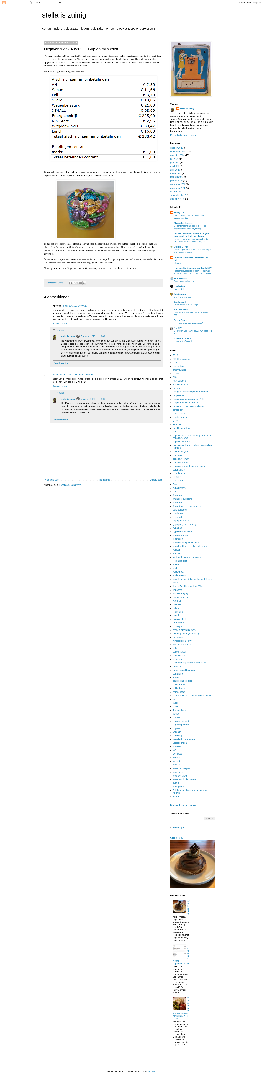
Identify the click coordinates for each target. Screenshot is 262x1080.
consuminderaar (181, 459)
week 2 (176, 757)
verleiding (178, 735)
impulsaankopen (181, 535)
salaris (176, 648)
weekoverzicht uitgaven (184, 779)
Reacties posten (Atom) (70, 485)
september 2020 (178, 151)
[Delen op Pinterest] (84, 283)
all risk (176, 373)
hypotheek (178, 528)
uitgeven (177, 728)
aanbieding (178, 366)
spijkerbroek (179, 684)
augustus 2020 (177, 155)
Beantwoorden (60, 323)
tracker (176, 714)
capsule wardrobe (181, 442)
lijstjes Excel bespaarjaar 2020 (188, 586)
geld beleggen (180, 510)
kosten (176, 568)
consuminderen (180, 462)
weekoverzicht (180, 776)
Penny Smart (180, 320)
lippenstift (177, 590)
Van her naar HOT (183, 338)
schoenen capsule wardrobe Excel (189, 662)
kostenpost (178, 572)
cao (174, 431)
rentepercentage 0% (183, 641)
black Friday (179, 413)
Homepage (104, 480)
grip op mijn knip (181, 520)
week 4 (176, 764)
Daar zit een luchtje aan (184, 281)
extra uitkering (180, 488)
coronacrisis (179, 470)
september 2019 (178, 195)
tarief (175, 706)
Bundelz (177, 424)
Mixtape (177, 263)
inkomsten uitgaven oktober (186, 542)
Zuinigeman (180, 294)
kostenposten (179, 575)
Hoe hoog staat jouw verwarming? (188, 323)
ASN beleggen (180, 381)
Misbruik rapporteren (183, 805)
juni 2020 (174, 162)
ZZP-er (176, 796)
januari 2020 (176, 181)
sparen (176, 677)
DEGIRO (177, 477)
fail (174, 491)
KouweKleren (181, 309)
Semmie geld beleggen (184, 670)
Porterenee (178, 622)
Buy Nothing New (181, 428)
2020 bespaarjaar (181, 359)
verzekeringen (180, 743)
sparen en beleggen (182, 681)
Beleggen (177, 388)
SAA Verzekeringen (182, 644)
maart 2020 (175, 173)
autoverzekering (181, 384)
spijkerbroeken (180, 688)
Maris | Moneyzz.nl (62, 374)
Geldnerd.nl (180, 302)
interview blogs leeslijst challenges (190, 546)
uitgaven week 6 (181, 721)
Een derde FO (180, 289)
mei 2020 (174, 166)
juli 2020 (174, 159)
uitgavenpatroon (181, 724)
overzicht (177, 615)
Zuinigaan (179, 212)
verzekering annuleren (184, 739)
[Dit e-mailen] (70, 283)
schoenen (178, 659)
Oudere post (156, 480)
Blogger (151, 1071)
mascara (177, 604)
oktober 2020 (176, 148)
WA (174, 750)
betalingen (178, 410)
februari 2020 (176, 177)
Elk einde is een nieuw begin (186, 305)
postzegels (178, 626)
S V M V (178, 328)
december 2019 (178, 184)
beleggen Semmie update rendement (191, 391)
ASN (175, 377)
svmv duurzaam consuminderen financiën (193, 695)
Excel (175, 484)
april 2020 (175, 170)
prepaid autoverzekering (185, 630)
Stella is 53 (176, 837)
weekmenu (178, 772)
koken (176, 564)
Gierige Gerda (181, 247)
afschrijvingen (179, 370)
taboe (175, 703)
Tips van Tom (180, 278)
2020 (175, 355)
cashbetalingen (180, 451)
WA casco (177, 754)
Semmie (177, 666)
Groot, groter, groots (183, 297)
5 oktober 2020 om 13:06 (93, 399)
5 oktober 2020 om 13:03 (93, 336)
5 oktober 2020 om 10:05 (84, 374)
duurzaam (178, 480)
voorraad (177, 746)
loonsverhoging (180, 593)
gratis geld (178, 517)
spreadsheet (179, 692)
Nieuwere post (52, 480)
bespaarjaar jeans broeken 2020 (189, 399)
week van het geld (182, 768)
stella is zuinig (64, 15)
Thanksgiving (179, 710)
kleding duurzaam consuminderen (189, 557)
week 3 (176, 761)
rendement (178, 637)
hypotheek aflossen (182, 531)
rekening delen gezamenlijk (186, 633)
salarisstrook (179, 655)
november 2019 (178, 188)
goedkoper (178, 513)
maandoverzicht (180, 597)
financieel (177, 495)
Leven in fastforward (183, 341)
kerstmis (177, 553)
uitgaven (177, 717)
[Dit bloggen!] (74, 283)
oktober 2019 (176, 191)
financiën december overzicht (187, 506)
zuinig (176, 783)
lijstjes (176, 582)
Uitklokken (179, 286)
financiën (177, 502)
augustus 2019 (177, 199)
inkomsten (178, 539)
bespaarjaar (179, 395)
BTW (175, 421)
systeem (177, 699)
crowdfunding (179, 473)
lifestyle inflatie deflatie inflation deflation (192, 579)
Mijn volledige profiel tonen (183, 135)
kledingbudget (180, 561)
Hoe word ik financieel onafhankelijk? (193, 268)
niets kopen (178, 612)
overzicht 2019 (180, 619)
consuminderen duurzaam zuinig (189, 466)
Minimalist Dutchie (183, 223)
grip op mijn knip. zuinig (184, 524)
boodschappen (180, 417)
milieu (176, 608)
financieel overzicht (182, 499)
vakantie (177, 732)
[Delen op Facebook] (81, 283)
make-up (177, 601)
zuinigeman (178, 786)
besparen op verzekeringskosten (189, 406)
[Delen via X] (77, 283)
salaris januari (180, 652)
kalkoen (177, 550)
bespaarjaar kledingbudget (186, 402)
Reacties (60, 330)
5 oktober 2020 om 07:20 (75, 306)
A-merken (177, 362)
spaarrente (178, 674)
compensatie (179, 455)
